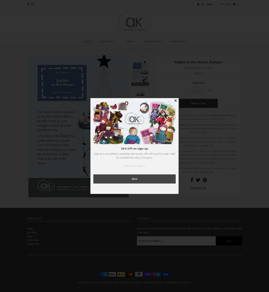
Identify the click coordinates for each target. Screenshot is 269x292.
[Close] (175, 101)
